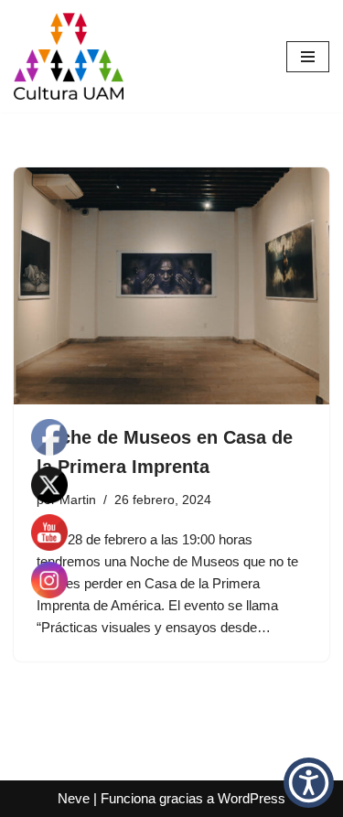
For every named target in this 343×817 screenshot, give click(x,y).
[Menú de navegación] (307, 56)
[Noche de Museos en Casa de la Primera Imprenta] (171, 285)
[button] (309, 783)
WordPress (251, 798)
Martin (77, 500)
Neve (74, 798)
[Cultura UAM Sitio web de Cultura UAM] (68, 56)
